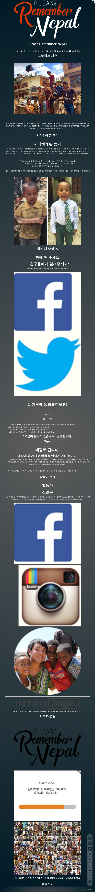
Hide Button (87, 889)
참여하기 (47, 414)
